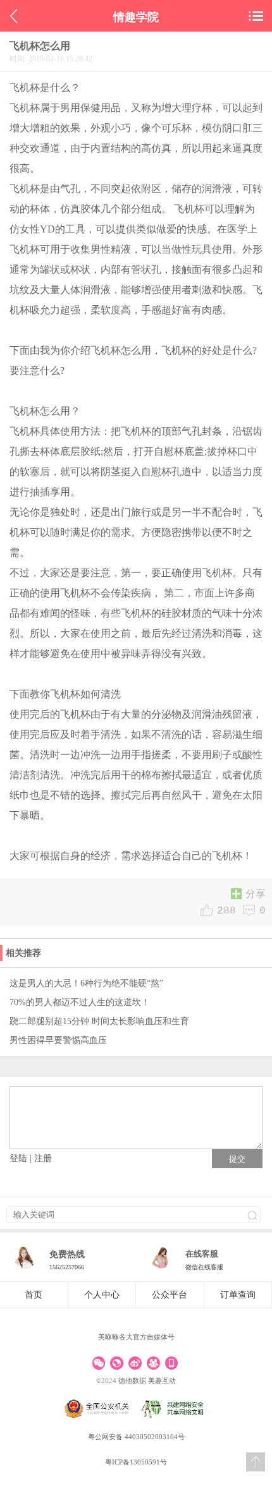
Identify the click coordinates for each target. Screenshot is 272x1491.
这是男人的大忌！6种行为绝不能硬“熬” (86, 983)
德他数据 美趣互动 (147, 1380)
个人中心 (102, 1295)
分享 (255, 894)
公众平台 (169, 1295)
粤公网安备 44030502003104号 (136, 1436)
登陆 (18, 1158)
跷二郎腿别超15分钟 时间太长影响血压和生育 (99, 1021)
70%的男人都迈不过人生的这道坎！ (79, 1002)
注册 (43, 1158)
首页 (33, 1295)
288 (226, 911)
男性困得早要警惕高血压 (58, 1040)
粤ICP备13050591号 (136, 1462)
